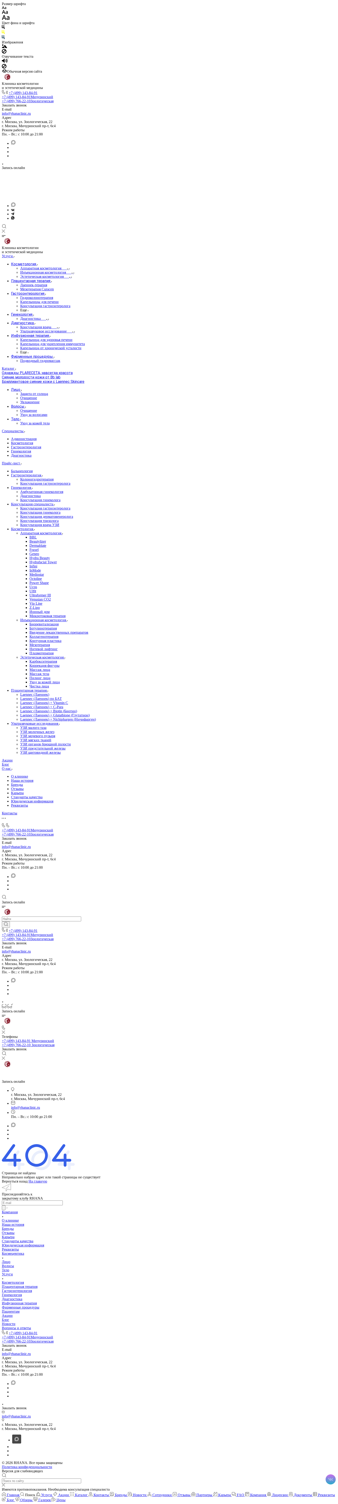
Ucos (33, 587)
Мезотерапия (39, 645)
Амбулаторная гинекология (41, 492)
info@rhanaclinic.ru (16, 113)
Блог (5, 1320)
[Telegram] (12, 214)
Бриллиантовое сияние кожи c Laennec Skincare (43, 381)
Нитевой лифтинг (43, 649)
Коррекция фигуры (44, 665)
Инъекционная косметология (43, 620)
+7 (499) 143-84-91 (23, 93)
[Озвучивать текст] (5, 62)
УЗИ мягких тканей (35, 740)
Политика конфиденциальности (27, 1467)
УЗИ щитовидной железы (40, 752)
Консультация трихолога (39, 521)
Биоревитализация (44, 624)
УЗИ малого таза (33, 728)
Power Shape (39, 583)
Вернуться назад (15, 1181)
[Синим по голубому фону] (3, 38)
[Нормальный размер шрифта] (5, 13)
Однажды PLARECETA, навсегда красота (37, 373)
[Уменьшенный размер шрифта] (4, 8)
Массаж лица (39, 670)
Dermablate (37, 545)
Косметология (22, 443)
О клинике (19, 776)
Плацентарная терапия (29, 690)
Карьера (17, 793)
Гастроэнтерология (26, 447)
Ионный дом (39, 612)
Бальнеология (22, 471)
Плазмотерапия (41, 653)
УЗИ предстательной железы (43, 748)
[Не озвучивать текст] (4, 67)
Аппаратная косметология (41, 533)
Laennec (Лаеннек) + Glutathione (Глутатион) (55, 715)
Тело (5, 1270)
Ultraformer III (40, 595)
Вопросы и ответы (16, 1328)
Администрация (24, 439)
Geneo (34, 554)
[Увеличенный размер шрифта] (6, 19)
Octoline (35, 579)
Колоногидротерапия (37, 479)
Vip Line (35, 603)
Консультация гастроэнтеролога (45, 483)
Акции (7, 1316)
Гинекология (21, 451)
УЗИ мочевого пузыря (37, 736)
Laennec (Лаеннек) (34, 694)
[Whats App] (12, 218)
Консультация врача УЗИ (39, 525)
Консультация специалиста (32, 504)
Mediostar (36, 574)
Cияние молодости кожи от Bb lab (31, 377)
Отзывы (17, 789)
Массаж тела (39, 674)
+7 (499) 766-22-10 (28, 101)
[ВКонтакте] (12, 210)
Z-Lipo (34, 608)
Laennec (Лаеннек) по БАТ (41, 699)
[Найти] (6, 924)
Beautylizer (37, 541)
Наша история (22, 780)
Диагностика (21, 455)
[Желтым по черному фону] (3, 33)
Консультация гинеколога (40, 500)
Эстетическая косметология (42, 657)
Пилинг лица (39, 678)
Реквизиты (19, 805)
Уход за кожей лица (44, 682)
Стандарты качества (27, 797)
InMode (35, 570)
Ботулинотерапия (43, 628)
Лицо (6, 1262)
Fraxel (34, 550)
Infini (33, 566)
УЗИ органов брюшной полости (45, 744)
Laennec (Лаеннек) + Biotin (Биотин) (48, 711)
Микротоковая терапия (47, 616)
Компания (10, 1212)
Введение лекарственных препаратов (58, 632)
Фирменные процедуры (20, 1307)
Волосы (8, 1266)
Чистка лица (39, 686)
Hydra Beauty (39, 558)
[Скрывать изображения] (4, 52)
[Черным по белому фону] (3, 28)
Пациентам (11, 1311)
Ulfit (32, 591)
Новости (8, 1324)
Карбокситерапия (43, 661)
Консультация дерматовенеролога (46, 517)
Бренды (17, 785)
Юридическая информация (32, 801)
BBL (33, 537)
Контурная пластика (45, 641)
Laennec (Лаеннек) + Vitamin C (44, 703)
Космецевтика (13, 1253)
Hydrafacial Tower (43, 562)
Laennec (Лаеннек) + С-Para (41, 707)
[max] (13, 143)
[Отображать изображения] (4, 47)
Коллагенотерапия (43, 637)
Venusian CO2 (40, 599)
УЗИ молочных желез (37, 732)
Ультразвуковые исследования (35, 723)
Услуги (7, 1274)
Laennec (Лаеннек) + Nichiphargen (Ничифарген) (58, 719)
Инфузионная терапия (19, 1303)
